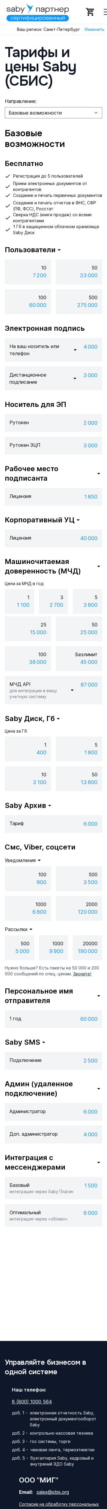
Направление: (21, 101)
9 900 (56, 951)
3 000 (90, 375)
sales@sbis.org (53, 1492)
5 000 (22, 951)
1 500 (90, 1185)
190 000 (87, 951)
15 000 (38, 632)
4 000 (90, 347)
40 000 (88, 538)
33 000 (88, 275)
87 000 (89, 684)
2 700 (56, 605)
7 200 (39, 275)
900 (41, 882)
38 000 (37, 662)
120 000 (87, 912)
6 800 (39, 912)
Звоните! (82, 973)
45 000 (88, 662)
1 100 (23, 605)
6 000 (90, 824)
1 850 (90, 496)
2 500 (90, 1060)
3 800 (90, 605)
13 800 (89, 782)
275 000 (87, 305)
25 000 (88, 632)
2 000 (90, 423)
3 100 (39, 782)
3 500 (90, 882)
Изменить (95, 29)
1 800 (90, 752)
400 (41, 752)
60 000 (37, 305)
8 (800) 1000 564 (32, 1402)
